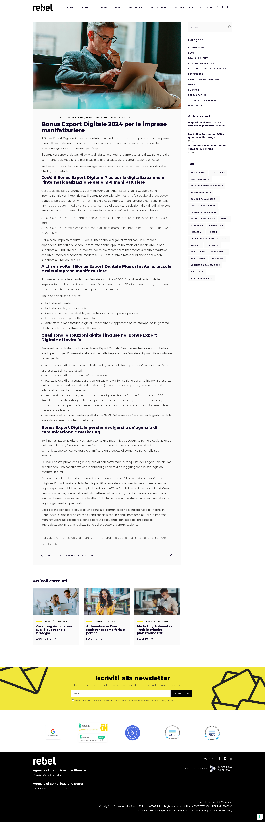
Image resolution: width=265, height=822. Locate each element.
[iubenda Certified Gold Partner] (92, 731)
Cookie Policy (225, 810)
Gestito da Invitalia (54, 190)
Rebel (48, 621)
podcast (196, 245)
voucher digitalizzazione (76, 555)
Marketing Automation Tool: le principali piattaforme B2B (155, 629)
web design (197, 272)
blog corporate (200, 179)
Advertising (196, 47)
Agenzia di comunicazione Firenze (59, 770)
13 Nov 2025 (61, 621)
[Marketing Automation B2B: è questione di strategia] (56, 601)
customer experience (203, 219)
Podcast (193, 90)
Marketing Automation (203, 79)
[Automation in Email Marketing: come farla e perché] (107, 601)
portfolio (212, 245)
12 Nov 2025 (112, 621)
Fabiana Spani (75, 118)
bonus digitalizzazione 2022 (207, 186)
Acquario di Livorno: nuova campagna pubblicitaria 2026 (206, 124)
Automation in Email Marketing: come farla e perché (105, 629)
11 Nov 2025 (162, 621)
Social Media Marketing (203, 100)
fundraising (216, 226)
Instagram (197, 232)
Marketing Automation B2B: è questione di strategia (54, 629)
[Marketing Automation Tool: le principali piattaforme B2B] (157, 601)
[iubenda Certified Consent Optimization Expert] (92, 742)
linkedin (213, 232)
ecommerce (197, 226)
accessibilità (198, 173)
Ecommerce (195, 74)
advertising (218, 173)
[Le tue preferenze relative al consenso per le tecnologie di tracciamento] (260, 817)
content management (203, 206)
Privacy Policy (166, 700)
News (191, 84)
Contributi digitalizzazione (112, 118)
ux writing (217, 259)
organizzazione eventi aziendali (209, 239)
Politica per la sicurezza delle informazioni (176, 810)
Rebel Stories (197, 95)
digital (225, 219)
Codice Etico (145, 810)
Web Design (195, 106)
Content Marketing (201, 63)
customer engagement (203, 212)
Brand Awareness (201, 193)
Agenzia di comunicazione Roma (58, 783)
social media (198, 252)
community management (204, 199)
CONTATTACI (50, 544)
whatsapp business (202, 278)
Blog (89, 118)
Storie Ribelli (218, 252)
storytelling (198, 259)
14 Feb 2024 (57, 118)
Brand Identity (198, 58)
